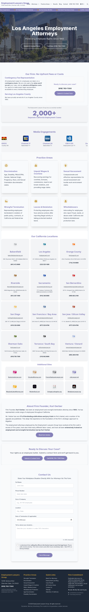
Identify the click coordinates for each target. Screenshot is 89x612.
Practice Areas (45, 4)
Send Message (44, 555)
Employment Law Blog (52, 580)
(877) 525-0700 (44, 325)
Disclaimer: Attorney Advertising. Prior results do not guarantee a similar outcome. (44, 606)
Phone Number (19, 490)
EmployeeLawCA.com (44, 255)
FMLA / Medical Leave (30, 587)
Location (18, 508)
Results (55, 4)
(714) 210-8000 (73, 263)
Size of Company (20, 499)
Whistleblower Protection (31, 589)
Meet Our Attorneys (51, 578)
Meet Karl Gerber (44, 435)
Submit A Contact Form (32, 46)
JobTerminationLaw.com (44, 347)
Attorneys (34, 4)
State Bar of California (52, 592)
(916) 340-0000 (44, 296)
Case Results (49, 583)
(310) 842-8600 (44, 356)
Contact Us (49, 587)
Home (28, 4)
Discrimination (27, 580)
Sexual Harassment (29, 583)
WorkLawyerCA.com (15, 347)
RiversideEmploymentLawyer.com (15, 286)
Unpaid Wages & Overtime (31, 585)
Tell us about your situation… (24, 525)
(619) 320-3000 (15, 325)
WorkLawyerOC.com (74, 255)
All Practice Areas (51, 585)
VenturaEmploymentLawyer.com (74, 347)
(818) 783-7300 (74, 4)
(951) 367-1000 (15, 296)
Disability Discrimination (30, 594)
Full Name (18, 482)
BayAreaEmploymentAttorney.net (44, 318)
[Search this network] (87, 4)
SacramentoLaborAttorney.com (44, 286)
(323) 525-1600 (44, 264)
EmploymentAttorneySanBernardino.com (74, 286)
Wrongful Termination (30, 578)
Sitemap (48, 589)
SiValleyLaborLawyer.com (74, 318)
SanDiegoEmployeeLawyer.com (15, 318)
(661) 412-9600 (15, 264)
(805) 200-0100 (73, 355)
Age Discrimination (29, 592)
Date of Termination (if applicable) (25, 516)
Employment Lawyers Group (15, 4)
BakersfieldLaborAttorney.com (15, 255)
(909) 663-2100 (73, 296)
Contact (65, 4)
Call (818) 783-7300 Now (55, 458)
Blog (60, 4)
